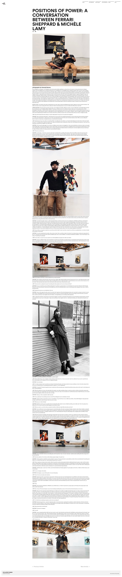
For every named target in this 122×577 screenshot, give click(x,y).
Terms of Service (112, 573)
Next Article (84, 566)
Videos (109, 2)
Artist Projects (97, 2)
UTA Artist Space (51, 95)
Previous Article (39, 566)
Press (115, 2)
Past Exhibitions (91, 2)
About (83, 2)
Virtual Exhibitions (105, 2)
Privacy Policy (117, 573)
